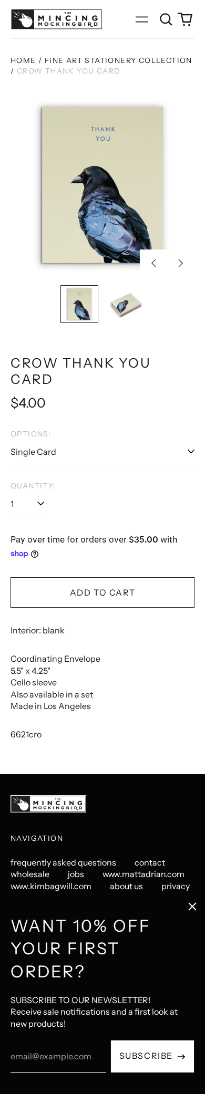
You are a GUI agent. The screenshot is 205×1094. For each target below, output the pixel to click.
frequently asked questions (63, 862)
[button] (166, 19)
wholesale (30, 874)
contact (150, 862)
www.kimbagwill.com (51, 886)
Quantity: (33, 486)
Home (23, 60)
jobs (76, 874)
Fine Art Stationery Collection (118, 60)
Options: (31, 434)
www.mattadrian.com (143, 874)
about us (126, 886)
